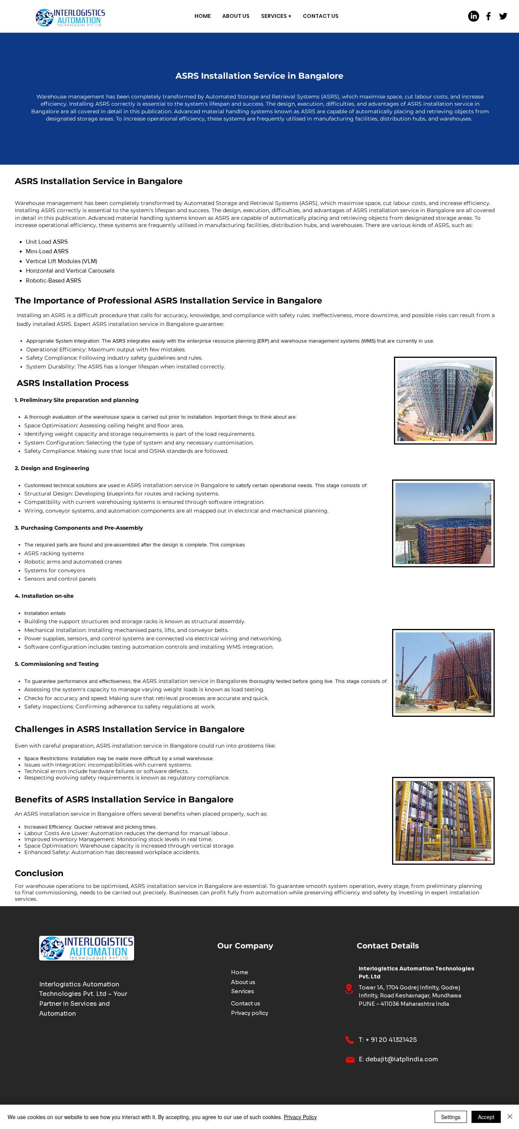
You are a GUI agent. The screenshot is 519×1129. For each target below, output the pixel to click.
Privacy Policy (300, 1117)
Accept (486, 1117)
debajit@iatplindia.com (402, 1059)
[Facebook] (488, 16)
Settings (450, 1117)
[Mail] (350, 1060)
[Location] (349, 989)
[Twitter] (503, 16)
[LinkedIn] (473, 16)
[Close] (509, 1117)
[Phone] (349, 1040)
